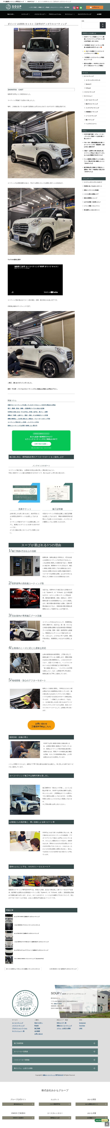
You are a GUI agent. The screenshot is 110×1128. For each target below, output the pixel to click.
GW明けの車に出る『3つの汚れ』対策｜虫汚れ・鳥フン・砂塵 (28, 412)
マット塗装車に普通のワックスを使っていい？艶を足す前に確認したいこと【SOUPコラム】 (94, 161)
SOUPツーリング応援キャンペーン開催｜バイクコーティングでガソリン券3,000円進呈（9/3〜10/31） (94, 39)
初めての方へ (10, 14)
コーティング (24, 14)
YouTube (82, 1025)
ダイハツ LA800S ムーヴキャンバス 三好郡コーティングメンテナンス (23, 969)
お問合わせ (95, 7)
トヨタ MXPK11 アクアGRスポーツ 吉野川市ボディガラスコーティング (31, 941)
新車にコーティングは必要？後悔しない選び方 (22, 425)
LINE (80, 1028)
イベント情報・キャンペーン (92, 206)
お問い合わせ (38, 1034)
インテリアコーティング (92, 108)
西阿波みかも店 (54, 1118)
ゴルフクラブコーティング (84, 14)
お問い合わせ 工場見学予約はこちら (41, 725)
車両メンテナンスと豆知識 (91, 190)
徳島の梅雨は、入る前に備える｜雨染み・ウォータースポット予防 (29, 418)
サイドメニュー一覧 (18, 1031)
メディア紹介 (33, 7)
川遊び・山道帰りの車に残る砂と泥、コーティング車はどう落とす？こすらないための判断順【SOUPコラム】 (94, 153)
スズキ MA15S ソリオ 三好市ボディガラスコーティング (63, 969)
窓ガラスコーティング (92, 104)
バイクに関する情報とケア (91, 194)
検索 (83, 21)
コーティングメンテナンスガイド (93, 182)
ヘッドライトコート (91, 123)
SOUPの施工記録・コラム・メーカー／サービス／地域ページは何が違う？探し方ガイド (94, 136)
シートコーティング (91, 116)
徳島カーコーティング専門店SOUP (53, 1075)
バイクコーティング (39, 14)
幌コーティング (90, 119)
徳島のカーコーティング (64, 1025)
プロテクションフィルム (55, 14)
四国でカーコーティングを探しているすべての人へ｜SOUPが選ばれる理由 (32, 405)
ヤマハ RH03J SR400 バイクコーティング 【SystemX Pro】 (29, 958)
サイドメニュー (69, 14)
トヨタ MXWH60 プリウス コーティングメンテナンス (27, 925)
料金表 (47, 7)
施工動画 (66, 7)
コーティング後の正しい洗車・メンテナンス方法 (23, 422)
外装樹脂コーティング (92, 111)
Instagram (82, 1023)
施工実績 (37, 1028)
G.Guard (88, 88)
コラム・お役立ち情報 (64, 1028)
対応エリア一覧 (61, 1023)
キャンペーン (54, 7)
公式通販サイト (91, 1118)
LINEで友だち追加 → (41, 444)
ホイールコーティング (92, 100)
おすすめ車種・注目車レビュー (92, 202)
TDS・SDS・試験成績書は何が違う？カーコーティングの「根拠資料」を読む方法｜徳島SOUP (94, 144)
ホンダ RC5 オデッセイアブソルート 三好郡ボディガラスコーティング (31, 950)
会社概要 (99, 14)
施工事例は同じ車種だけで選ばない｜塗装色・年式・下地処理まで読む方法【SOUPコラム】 (94, 169)
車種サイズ (41, 7)
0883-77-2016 (58, 1003)
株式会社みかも (18, 1104)
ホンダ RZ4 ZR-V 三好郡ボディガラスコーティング (26, 933)
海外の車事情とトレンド (90, 198)
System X (88, 84)
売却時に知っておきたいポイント (93, 186)
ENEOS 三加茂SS (18, 1118)
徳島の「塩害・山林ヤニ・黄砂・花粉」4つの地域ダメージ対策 (28, 415)
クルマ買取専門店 (55, 1104)
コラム (61, 7)
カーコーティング (89, 76)
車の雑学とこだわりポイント (92, 210)
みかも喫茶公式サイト (91, 1104)
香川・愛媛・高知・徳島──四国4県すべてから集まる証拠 (26, 408)
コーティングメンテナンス (93, 80)
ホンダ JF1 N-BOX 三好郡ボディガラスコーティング (27, 916)
